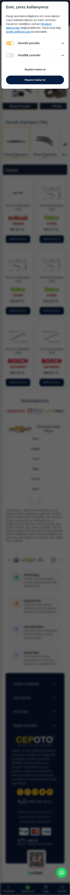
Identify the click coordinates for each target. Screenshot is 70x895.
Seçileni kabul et (35, 69)
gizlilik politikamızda (18, 31)
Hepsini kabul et (35, 79)
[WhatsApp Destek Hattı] (61, 872)
